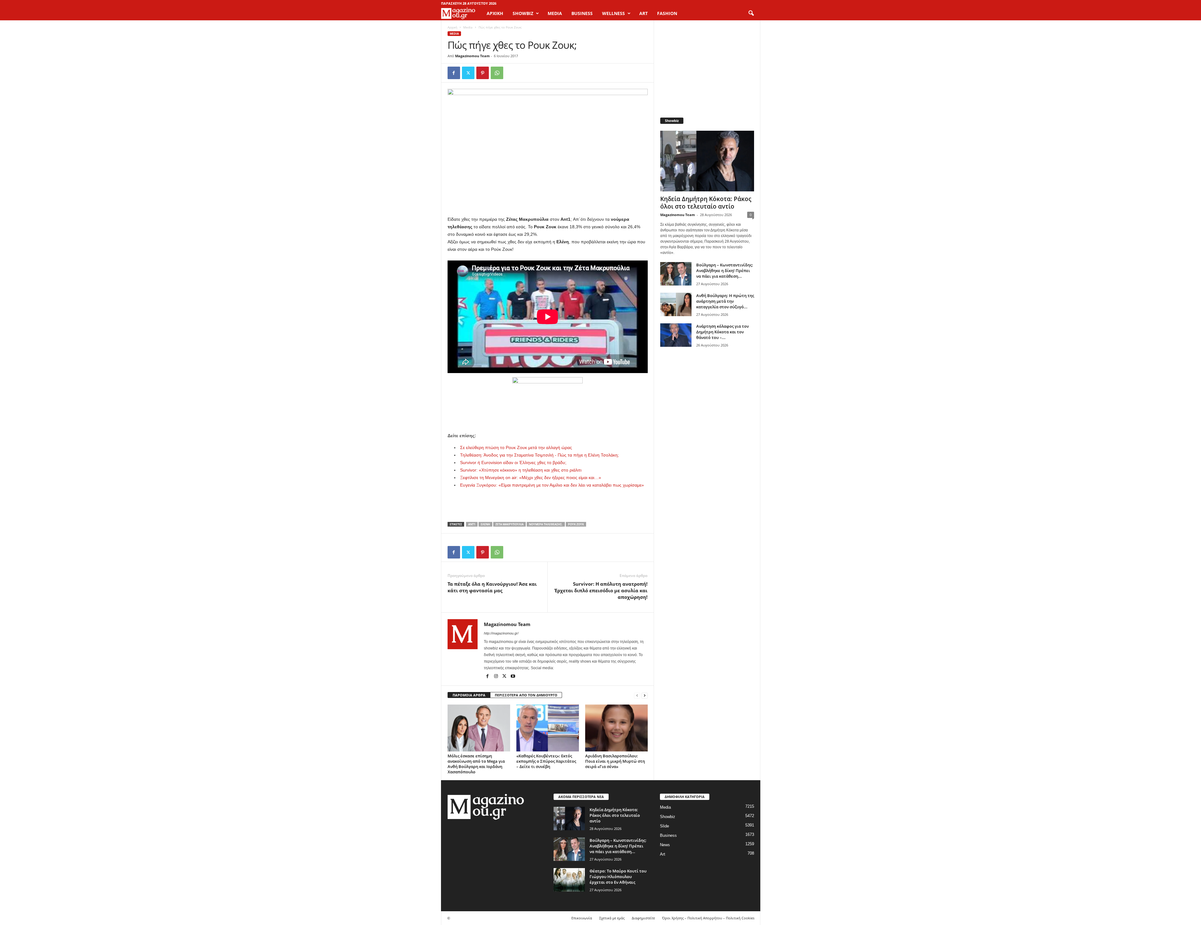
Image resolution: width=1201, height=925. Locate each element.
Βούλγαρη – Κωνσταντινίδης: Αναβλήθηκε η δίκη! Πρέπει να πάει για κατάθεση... (724, 270)
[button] (751, 13)
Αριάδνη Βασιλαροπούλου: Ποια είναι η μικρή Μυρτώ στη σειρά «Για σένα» (615, 761)
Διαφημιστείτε (643, 918)
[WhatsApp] (497, 73)
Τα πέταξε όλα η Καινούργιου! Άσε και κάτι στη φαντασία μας (492, 587)
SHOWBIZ (523, 13)
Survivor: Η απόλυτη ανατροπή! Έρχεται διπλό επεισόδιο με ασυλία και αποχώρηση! (601, 590)
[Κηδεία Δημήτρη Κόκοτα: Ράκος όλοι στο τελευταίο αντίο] (707, 161)
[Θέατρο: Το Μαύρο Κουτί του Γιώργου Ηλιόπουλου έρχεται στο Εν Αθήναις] (569, 880)
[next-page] (644, 695)
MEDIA (555, 13)
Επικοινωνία (581, 918)
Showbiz (667, 816)
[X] (468, 73)
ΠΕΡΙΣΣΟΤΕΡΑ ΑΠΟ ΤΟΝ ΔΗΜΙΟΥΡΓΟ (526, 695)
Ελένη (485, 524)
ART (643, 13)
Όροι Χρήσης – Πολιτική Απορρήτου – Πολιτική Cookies (708, 918)
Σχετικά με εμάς (612, 918)
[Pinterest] (482, 73)
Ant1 (471, 524)
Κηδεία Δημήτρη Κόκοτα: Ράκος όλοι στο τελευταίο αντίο (705, 202)
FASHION (667, 13)
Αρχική (495, 13)
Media (468, 27)
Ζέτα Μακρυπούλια (509, 524)
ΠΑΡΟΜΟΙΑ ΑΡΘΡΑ (469, 695)
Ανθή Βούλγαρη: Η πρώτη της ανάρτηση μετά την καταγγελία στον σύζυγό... (725, 301)
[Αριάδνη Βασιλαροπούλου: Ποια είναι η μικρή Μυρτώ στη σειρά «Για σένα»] (616, 728)
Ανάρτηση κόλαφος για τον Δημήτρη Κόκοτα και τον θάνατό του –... (722, 331)
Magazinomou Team (472, 55)
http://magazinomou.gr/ (501, 633)
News (665, 844)
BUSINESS (582, 13)
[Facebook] (454, 73)
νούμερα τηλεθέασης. (546, 524)
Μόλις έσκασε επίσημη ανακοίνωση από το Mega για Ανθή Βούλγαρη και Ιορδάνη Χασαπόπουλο (476, 764)
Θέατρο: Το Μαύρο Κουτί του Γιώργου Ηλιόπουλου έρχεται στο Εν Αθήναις (618, 876)
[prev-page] (637, 695)
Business (668, 835)
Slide (664, 826)
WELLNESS (613, 13)
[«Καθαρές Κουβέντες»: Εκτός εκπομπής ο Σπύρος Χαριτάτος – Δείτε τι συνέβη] (547, 728)
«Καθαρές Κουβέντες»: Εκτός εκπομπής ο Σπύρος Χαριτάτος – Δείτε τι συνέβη (546, 761)
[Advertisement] (547, 415)
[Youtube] (513, 677)
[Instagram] (496, 677)
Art (662, 854)
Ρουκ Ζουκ (576, 524)
